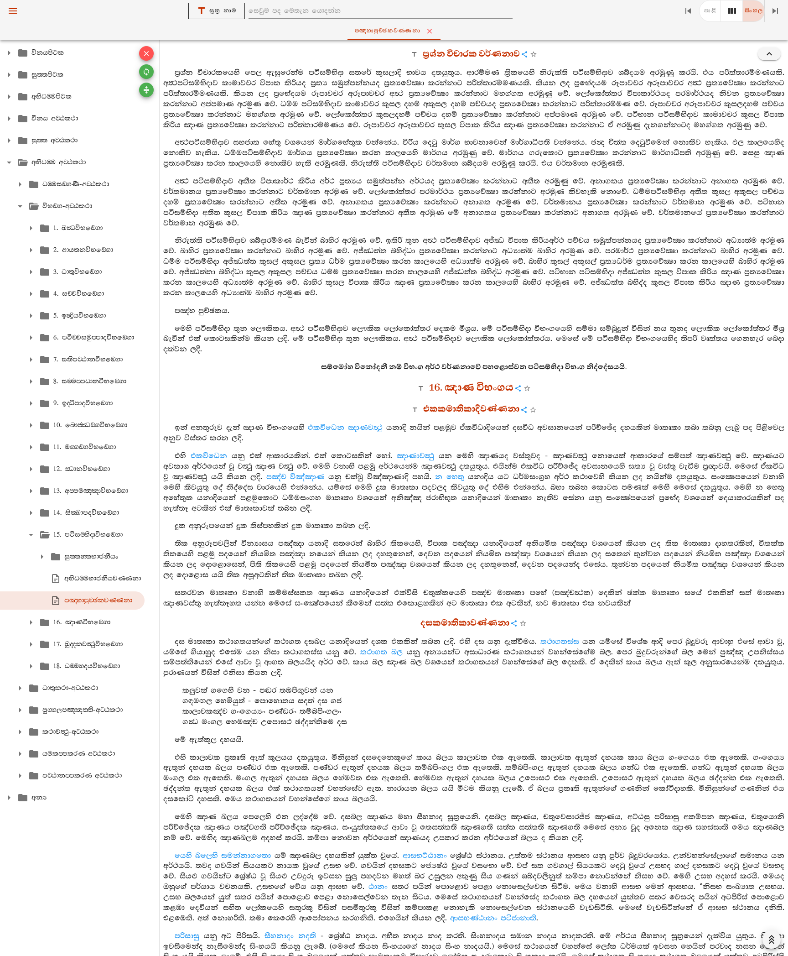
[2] (732, 11)
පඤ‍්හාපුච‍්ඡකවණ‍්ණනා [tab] (387, 30)
